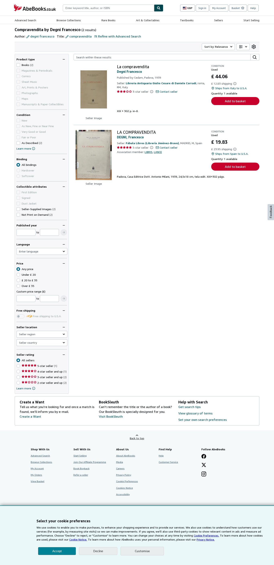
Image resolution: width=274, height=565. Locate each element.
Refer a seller (80, 474)
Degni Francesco (129, 72)
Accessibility (123, 494)
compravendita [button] (80, 36)
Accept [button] (57, 551)
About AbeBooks (125, 455)
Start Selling (251, 20)
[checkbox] (18, 65)
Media (119, 462)
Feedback (270, 212)
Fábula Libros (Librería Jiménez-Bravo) (152, 143)
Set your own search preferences (202, 420)
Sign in (202, 8)
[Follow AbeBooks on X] (203, 465)
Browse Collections (69, 20)
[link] (254, 47)
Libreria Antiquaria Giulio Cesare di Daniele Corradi (161, 83)
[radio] (18, 274)
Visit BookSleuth (111, 416)
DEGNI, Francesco (130, 137)
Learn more (23, 148)
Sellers (218, 20)
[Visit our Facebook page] (203, 457)
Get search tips (189, 407)
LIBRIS (148, 152)
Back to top (137, 438)
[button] (64, 232)
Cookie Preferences (127, 481)
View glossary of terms (195, 413)
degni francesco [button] (42, 36)
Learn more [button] (23, 388)
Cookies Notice (124, 487)
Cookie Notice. (78, 539)
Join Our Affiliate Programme (89, 462)
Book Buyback (81, 468)
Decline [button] (98, 551)
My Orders (36, 474)
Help (253, 8)
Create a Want (30, 416)
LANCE (158, 152)
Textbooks (187, 20)
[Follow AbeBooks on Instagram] (203, 474)
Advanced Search (25, 20)
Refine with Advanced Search (119, 36)
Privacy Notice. (206, 539)
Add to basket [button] (235, 101)
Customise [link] (142, 551)
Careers (120, 468)
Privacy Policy (123, 474)
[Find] (158, 8)
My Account (219, 8)
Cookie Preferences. (206, 535)
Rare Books (108, 20)
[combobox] (108, 8)
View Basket (37, 481)
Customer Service (168, 462)
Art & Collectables (147, 20)
